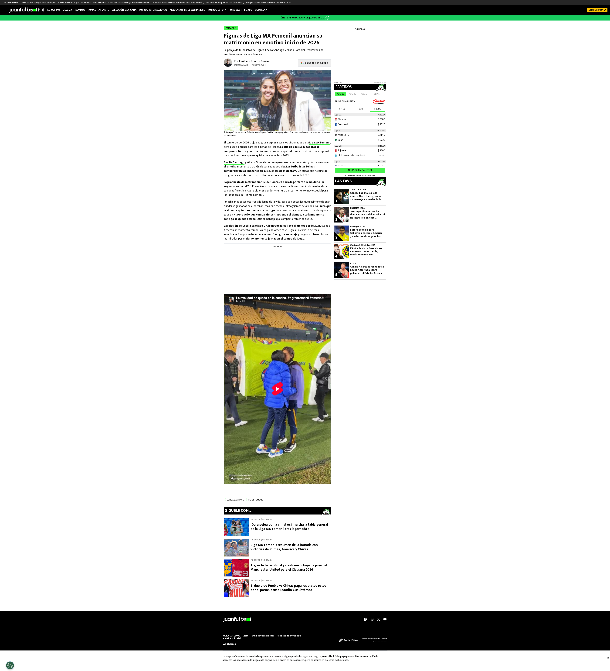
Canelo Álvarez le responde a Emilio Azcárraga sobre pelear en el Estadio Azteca (367, 270)
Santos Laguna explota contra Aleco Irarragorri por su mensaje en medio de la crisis (366, 196)
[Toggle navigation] (4, 10)
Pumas (92, 10)
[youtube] (385, 619)
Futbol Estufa (217, 10)
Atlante (103, 10)
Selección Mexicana (124, 10)
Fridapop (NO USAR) (261, 519)
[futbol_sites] (348, 640)
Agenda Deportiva (597, 10)
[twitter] (378, 619)
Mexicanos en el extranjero (187, 10)
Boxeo (248, 10)
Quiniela (260, 10)
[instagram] (372, 619)
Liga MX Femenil (319, 142)
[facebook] (365, 619)
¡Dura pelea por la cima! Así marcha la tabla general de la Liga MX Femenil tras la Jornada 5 (289, 527)
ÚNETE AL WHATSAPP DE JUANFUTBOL (302, 18)
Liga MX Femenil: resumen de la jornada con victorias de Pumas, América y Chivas (284, 547)
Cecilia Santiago (234, 162)
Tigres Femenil (253, 195)
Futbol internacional (153, 10)
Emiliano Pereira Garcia (254, 61)
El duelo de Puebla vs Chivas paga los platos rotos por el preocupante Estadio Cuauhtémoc (288, 588)
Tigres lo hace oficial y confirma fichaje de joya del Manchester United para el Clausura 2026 (289, 567)
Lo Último (53, 10)
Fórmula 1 (235, 10)
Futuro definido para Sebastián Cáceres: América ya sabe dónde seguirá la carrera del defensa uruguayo (367, 233)
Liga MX (67, 10)
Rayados (80, 10)
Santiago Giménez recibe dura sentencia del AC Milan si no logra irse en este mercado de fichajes (367, 214)
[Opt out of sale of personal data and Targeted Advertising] (10, 665)
